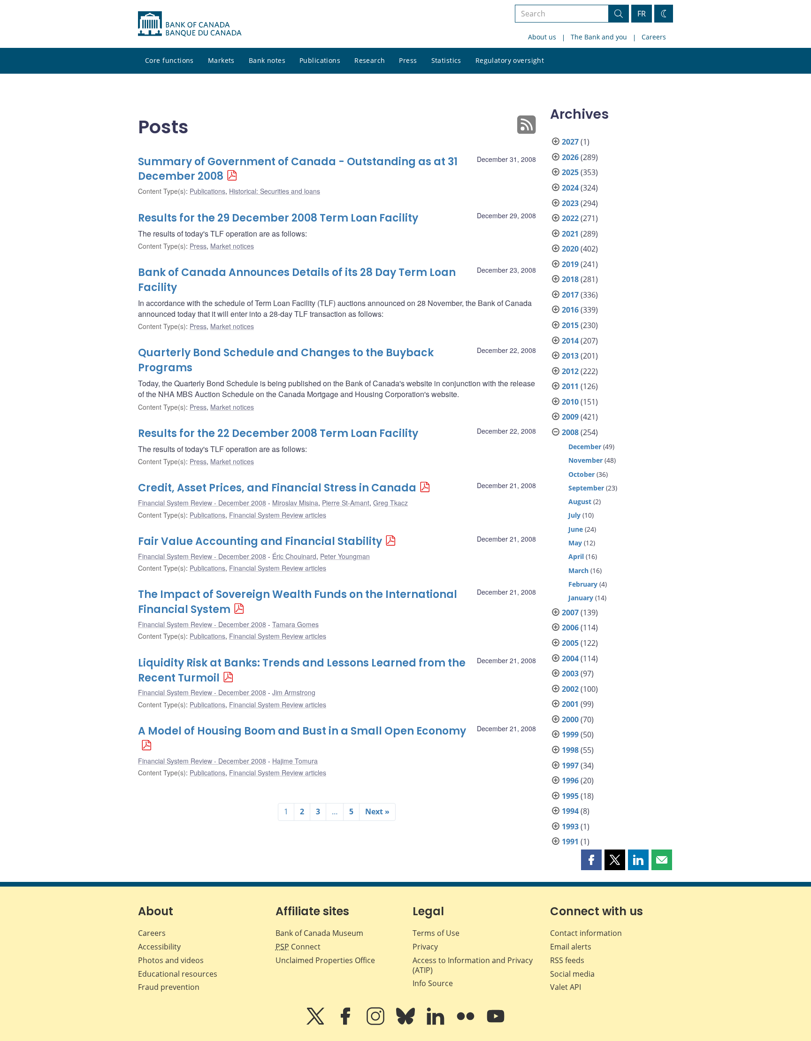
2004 (570, 658)
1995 (570, 796)
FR (641, 13)
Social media (572, 974)
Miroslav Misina (295, 502)
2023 (570, 203)
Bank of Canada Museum (319, 933)
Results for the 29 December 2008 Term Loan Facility (278, 218)
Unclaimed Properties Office (325, 960)
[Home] (189, 24)
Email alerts (570, 946)
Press (408, 60)
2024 (570, 188)
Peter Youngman (345, 556)
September (586, 487)
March (578, 570)
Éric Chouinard (294, 556)
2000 (570, 719)
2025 (570, 172)
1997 (570, 765)
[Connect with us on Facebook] (346, 1023)
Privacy (425, 946)
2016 (570, 310)
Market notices (232, 246)
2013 (570, 356)
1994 (570, 811)
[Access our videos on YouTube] (496, 1023)
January (580, 597)
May (575, 542)
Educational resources (177, 974)
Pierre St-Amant (345, 502)
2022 (570, 218)
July (574, 515)
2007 (570, 612)
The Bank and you (599, 36)
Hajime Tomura (295, 760)
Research (369, 60)
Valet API (565, 987)
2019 (570, 264)
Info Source (433, 983)
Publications (319, 60)
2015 (570, 325)
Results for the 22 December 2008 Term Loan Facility (278, 433)
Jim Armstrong (293, 692)
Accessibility (159, 946)
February (582, 584)
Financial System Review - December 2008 (202, 502)
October (581, 474)
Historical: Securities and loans (274, 191)
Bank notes (267, 60)
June (575, 529)
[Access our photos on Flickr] (466, 1023)
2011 (570, 386)
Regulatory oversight (509, 60)
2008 (570, 432)
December (584, 446)
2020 (570, 249)
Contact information (586, 933)
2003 (570, 673)
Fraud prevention (168, 987)
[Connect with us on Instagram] (376, 1023)
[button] (591, 860)
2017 (570, 295)
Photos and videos (171, 960)
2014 (570, 341)
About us (542, 36)
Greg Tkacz (390, 502)
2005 (570, 643)
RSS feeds (567, 960)
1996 (570, 780)
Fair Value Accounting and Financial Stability (260, 541)
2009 (570, 417)
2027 (570, 142)
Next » (377, 811)
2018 (570, 279)
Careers (654, 36)
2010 (570, 402)
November (585, 460)
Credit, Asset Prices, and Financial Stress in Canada (277, 488)
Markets (221, 60)
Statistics (446, 60)
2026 (570, 157)
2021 (570, 234)
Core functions (169, 60)
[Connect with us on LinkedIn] (436, 1023)
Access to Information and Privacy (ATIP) (473, 965)
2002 (570, 689)
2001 (570, 704)
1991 (570, 841)
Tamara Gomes (295, 624)
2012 (570, 371)
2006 (570, 627)
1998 (570, 750)
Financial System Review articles (277, 515)
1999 (570, 734)
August (579, 501)
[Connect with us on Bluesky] (406, 1023)
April (576, 556)
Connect (298, 946)
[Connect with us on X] (316, 1023)
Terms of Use (436, 933)
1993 (570, 826)
